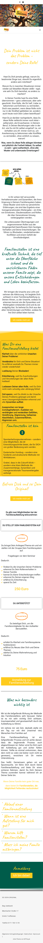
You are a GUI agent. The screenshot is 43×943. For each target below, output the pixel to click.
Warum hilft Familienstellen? (14, 835)
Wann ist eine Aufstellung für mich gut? (18, 820)
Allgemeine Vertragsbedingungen (12, 934)
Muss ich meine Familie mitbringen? (20, 847)
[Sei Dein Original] (21, 14)
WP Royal (27, 939)
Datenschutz (28, 934)
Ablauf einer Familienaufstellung (17, 806)
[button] (21, 807)
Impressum (36, 934)
